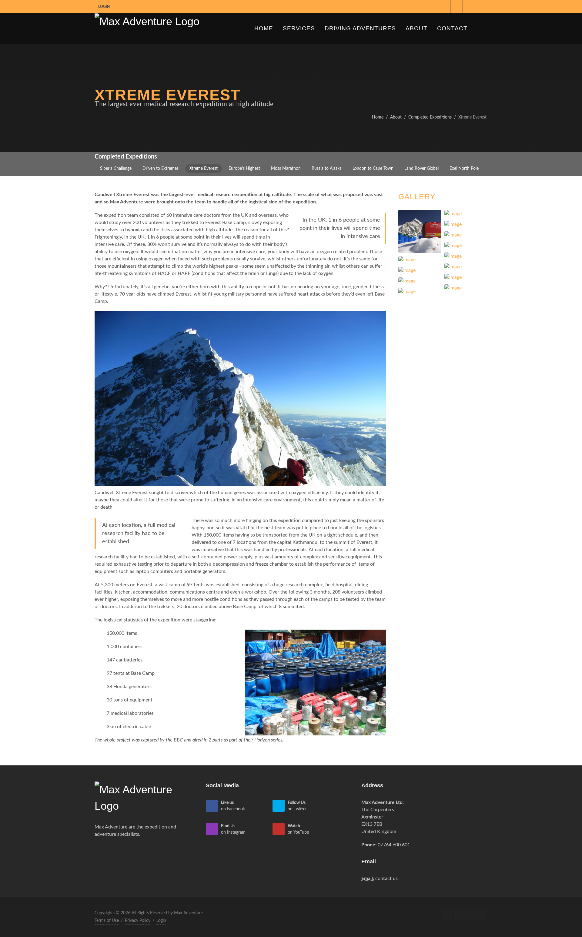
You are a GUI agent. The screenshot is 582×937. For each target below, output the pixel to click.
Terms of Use (107, 921)
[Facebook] (432, 6)
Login (104, 6)
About (396, 117)
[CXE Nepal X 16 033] (240, 398)
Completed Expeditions (430, 117)
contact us (386, 878)
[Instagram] (456, 6)
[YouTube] (469, 6)
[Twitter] (444, 6)
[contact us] (481, 6)
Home (377, 117)
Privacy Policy (137, 921)
